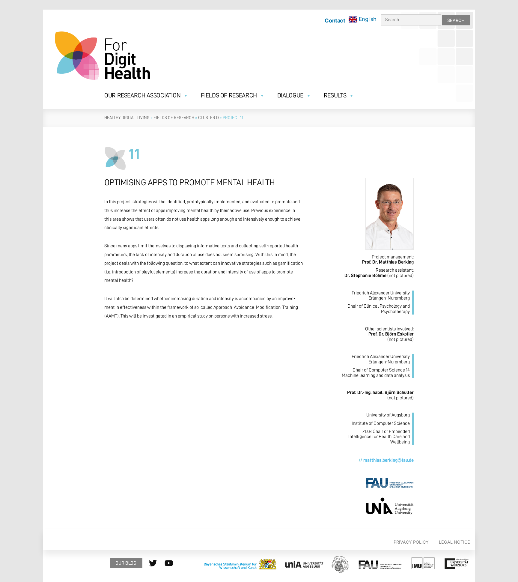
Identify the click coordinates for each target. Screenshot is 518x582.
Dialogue (290, 95)
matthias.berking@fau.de (388, 460)
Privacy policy (411, 542)
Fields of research (229, 95)
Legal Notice (454, 542)
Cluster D (208, 117)
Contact (335, 20)
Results (335, 95)
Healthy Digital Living (127, 117)
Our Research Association (142, 95)
